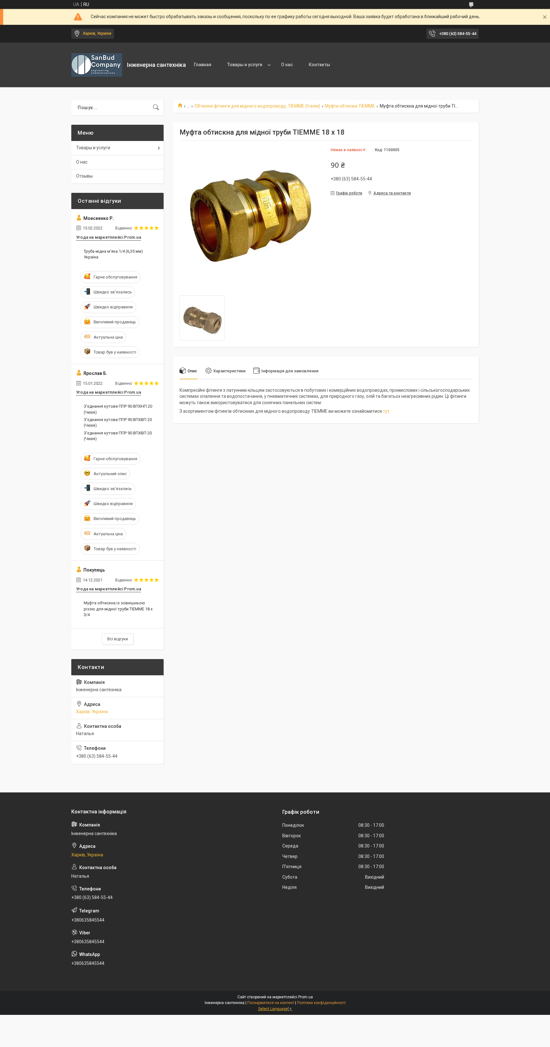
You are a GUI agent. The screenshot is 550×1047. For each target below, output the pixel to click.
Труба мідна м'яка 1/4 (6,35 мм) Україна (113, 254)
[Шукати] (156, 107)
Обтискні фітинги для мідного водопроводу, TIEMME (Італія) (257, 106)
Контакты (319, 64)
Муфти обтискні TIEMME (350, 106)
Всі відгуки (117, 638)
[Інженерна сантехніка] (96, 65)
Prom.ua (305, 997)
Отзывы (84, 176)
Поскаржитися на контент (270, 1003)
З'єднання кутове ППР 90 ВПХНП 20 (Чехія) (118, 409)
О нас (287, 64)
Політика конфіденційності (321, 1003)
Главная (202, 64)
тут (386, 411)
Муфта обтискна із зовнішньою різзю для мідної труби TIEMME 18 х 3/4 (118, 609)
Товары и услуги (244, 64)
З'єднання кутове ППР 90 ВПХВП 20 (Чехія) (118, 422)
